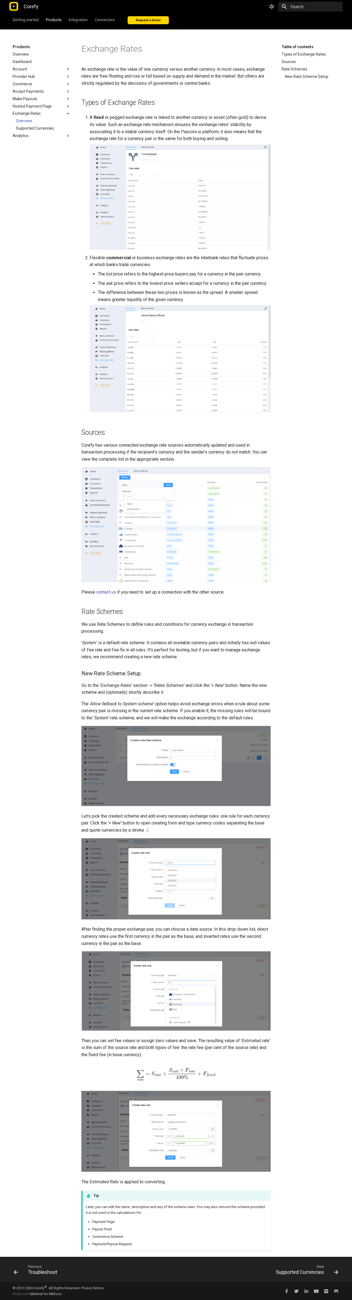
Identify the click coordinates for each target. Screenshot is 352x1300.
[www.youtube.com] (316, 1291)
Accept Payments (28, 91)
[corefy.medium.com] (326, 1291)
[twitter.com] (296, 1291)
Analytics (21, 135)
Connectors (105, 20)
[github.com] (336, 1291)
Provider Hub (24, 76)
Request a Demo (148, 20)
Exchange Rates (27, 113)
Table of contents (298, 47)
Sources (289, 61)
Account (20, 69)
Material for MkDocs (46, 1294)
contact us (106, 592)
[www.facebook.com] (286, 1291)
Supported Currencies (35, 128)
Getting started (26, 20)
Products (54, 20)
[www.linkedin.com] (306, 1291)
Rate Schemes (294, 69)
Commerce (22, 84)
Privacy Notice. (92, 1288)
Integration (78, 20)
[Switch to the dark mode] (271, 6)
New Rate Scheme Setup (306, 76)
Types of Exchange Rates (304, 54)
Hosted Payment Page (32, 106)
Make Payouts (25, 99)
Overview (21, 54)
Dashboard (22, 61)
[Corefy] (13, 6)
